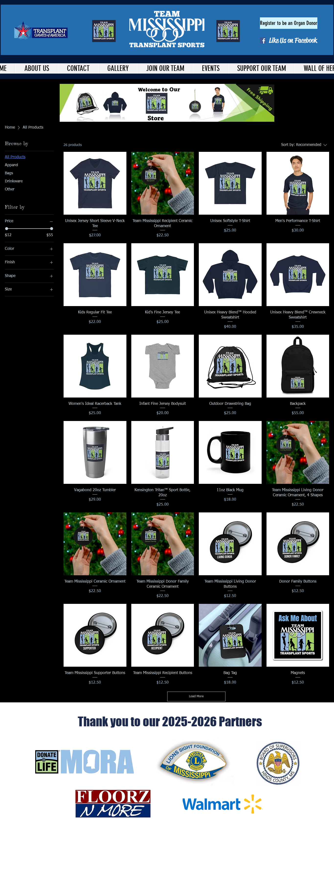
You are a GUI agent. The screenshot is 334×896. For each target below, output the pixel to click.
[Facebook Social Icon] (263, 40)
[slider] (7, 229)
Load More (196, 696)
